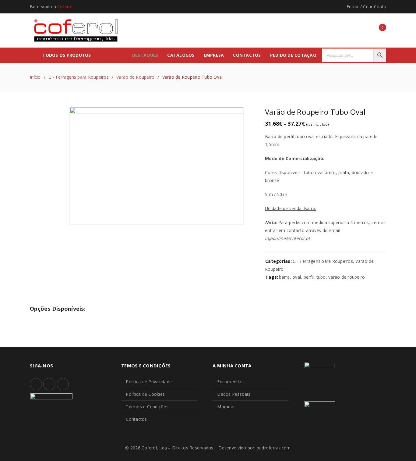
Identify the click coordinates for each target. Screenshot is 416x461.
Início (35, 77)
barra (284, 277)
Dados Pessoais (233, 394)
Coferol (64, 6)
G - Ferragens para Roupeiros (78, 77)
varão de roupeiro (346, 277)
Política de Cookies (145, 394)
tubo (321, 277)
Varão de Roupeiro (135, 77)
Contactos (136, 419)
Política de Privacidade (149, 381)
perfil (309, 277)
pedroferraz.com (274, 448)
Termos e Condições (147, 406)
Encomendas (230, 381)
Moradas (226, 406)
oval (296, 277)
